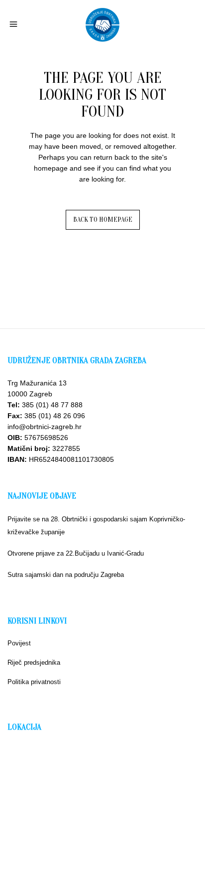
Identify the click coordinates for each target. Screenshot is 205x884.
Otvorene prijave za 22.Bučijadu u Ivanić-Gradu (75, 553)
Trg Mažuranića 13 (37, 383)
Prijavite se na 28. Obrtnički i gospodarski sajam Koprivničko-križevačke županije (96, 525)
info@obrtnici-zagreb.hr (44, 427)
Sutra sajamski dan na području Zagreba (65, 574)
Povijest (19, 643)
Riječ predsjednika (33, 662)
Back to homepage (102, 219)
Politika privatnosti (34, 682)
